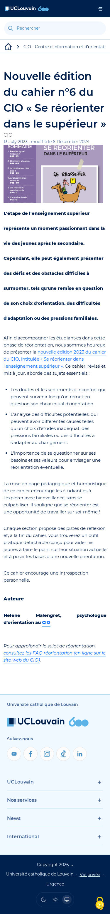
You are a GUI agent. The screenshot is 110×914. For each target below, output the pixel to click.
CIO (46, 622)
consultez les (18, 653)
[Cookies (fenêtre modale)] (99, 904)
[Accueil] (27, 8)
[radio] (43, 899)
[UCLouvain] (8, 46)
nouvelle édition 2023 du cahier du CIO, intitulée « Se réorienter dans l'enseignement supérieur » (55, 359)
